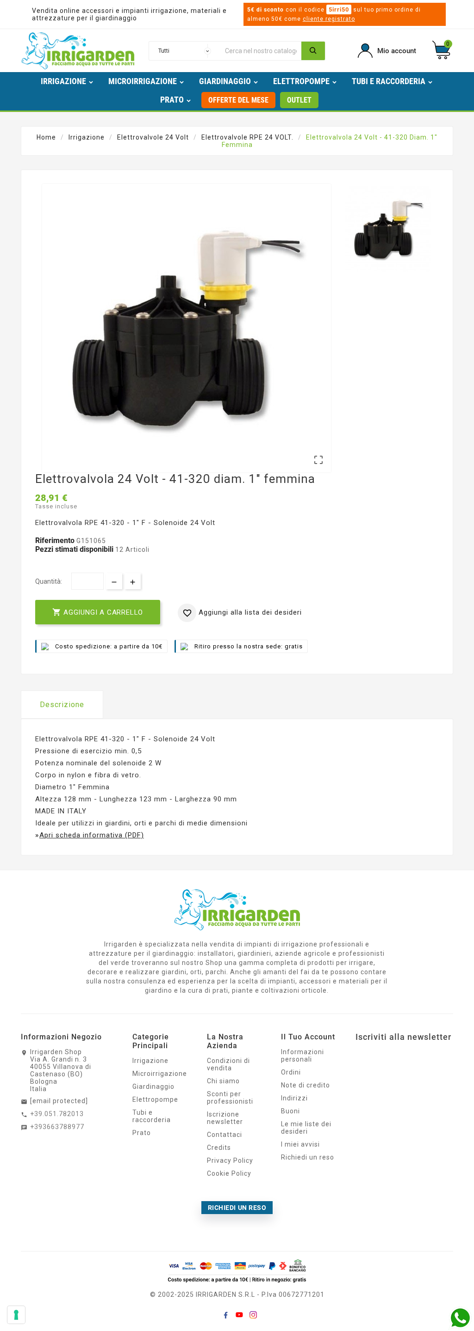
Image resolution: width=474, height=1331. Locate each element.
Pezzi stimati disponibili (74, 549)
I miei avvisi (300, 1144)
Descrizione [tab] (62, 704)
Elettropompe (155, 1099)
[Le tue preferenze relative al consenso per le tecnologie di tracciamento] (16, 1315)
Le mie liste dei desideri (306, 1127)
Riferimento (55, 540)
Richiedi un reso (307, 1157)
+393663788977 (57, 1126)
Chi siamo (223, 1081)
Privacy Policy (230, 1160)
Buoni (290, 1111)
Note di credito (305, 1085)
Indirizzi (294, 1098)
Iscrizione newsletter (225, 1118)
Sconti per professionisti (230, 1097)
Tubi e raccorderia (151, 1116)
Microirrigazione (159, 1073)
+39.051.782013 (57, 1113)
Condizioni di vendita (228, 1064)
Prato (141, 1132)
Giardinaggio (153, 1086)
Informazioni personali (302, 1055)
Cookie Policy (229, 1173)
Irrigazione (150, 1060)
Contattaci (224, 1134)
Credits (219, 1147)
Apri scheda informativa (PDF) (91, 835)
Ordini (291, 1072)
